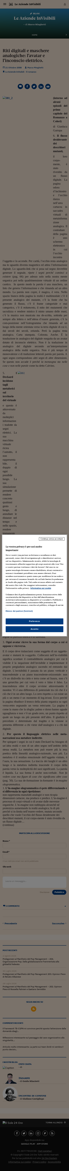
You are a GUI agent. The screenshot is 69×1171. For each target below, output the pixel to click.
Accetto (35, 629)
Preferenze (34, 621)
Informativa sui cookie (40, 588)
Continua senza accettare (52, 539)
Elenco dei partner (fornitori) (19, 611)
